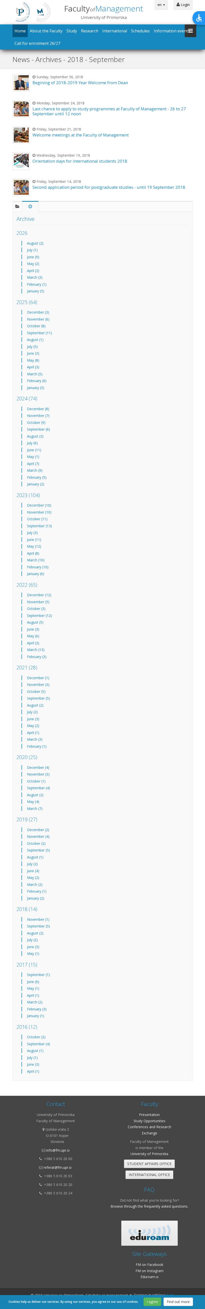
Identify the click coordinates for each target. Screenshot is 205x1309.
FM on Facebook (149, 1264)
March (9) (34, 470)
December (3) (38, 312)
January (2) (35, 484)
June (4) (33, 870)
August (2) (35, 243)
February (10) (37, 567)
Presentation (149, 1114)
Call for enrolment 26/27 (37, 43)
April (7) (33, 463)
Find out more (178, 1301)
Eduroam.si (149, 1276)
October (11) (37, 519)
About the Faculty (46, 31)
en (160, 4)
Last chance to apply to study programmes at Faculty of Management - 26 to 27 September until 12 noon (109, 111)
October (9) (36, 422)
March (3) (34, 277)
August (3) (35, 436)
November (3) (38, 684)
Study (71, 31)
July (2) (32, 712)
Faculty (103, 8)
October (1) (36, 781)
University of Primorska (149, 1153)
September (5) (38, 698)
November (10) (39, 512)
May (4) (33, 801)
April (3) (33, 367)
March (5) (34, 374)
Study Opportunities (150, 1120)
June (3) (33, 353)
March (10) (35, 560)
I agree (152, 1301)
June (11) (34, 450)
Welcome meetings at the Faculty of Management (80, 135)
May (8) (33, 360)
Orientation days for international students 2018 (79, 161)
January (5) (35, 291)
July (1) (32, 250)
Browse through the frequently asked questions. (149, 1206)
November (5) (38, 601)
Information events (172, 31)
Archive (25, 219)
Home (20, 31)
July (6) (32, 443)
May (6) (33, 636)
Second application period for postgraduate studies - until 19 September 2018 (108, 187)
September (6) (38, 429)
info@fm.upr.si (58, 1150)
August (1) (35, 339)
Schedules (140, 31)
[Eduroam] (149, 1233)
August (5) (35, 622)
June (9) (33, 257)
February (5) (36, 477)
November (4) (38, 836)
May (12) (34, 546)
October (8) (36, 326)
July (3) (32, 532)
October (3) (36, 608)
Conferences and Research (149, 1126)
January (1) (35, 1015)
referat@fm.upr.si (58, 1167)
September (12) (39, 615)
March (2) (34, 884)
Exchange (149, 1133)
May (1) (33, 456)
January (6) (35, 573)
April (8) (33, 553)
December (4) (38, 767)
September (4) (38, 787)
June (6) (33, 981)
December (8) (38, 408)
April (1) (33, 732)
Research (89, 31)
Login (185, 4)
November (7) (38, 415)
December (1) (38, 677)
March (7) (34, 808)
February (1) (36, 284)
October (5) (36, 691)
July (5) (32, 346)
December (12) (39, 594)
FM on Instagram (150, 1270)
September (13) (39, 526)
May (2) (33, 263)
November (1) (38, 919)
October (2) (36, 843)
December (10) (39, 505)
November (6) (38, 319)
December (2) (38, 829)
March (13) (35, 649)
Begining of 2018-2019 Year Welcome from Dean (80, 82)
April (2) (33, 270)
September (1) (38, 974)
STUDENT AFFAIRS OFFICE (149, 1163)
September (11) (39, 332)
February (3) (36, 656)
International (114, 31)
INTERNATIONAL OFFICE (149, 1174)
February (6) (36, 380)
